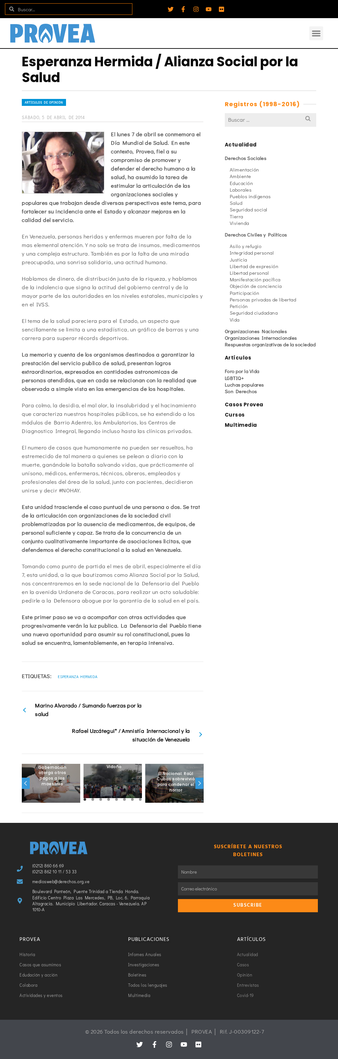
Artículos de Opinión (44, 102)
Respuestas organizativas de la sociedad (270, 344)
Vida (235, 319)
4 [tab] (108, 799)
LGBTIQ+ (234, 378)
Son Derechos (241, 391)
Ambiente (240, 176)
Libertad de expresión (254, 266)
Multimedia (241, 424)
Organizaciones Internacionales (261, 337)
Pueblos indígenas (250, 196)
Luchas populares (244, 384)
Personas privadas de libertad (263, 299)
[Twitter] (171, 9)
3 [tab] (100, 799)
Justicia (238, 259)
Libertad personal (249, 272)
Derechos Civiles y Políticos (256, 234)
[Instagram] (196, 9)
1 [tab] (85, 799)
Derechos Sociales (246, 158)
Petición (239, 306)
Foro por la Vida (242, 371)
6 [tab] (124, 799)
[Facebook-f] (183, 9)
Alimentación (244, 169)
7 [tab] (132, 799)
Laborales (241, 189)
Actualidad (241, 144)
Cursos (235, 414)
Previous (26, 783)
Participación (244, 293)
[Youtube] (209, 9)
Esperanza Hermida (77, 676)
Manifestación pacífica (255, 279)
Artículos (238, 357)
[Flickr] (221, 9)
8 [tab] (140, 799)
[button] (316, 33)
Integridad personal (252, 252)
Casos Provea (244, 404)
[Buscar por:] (270, 119)
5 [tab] (116, 799)
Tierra (236, 216)
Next (199, 783)
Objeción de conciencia (256, 286)
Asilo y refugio (246, 246)
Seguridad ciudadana (254, 312)
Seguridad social (248, 209)
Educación (241, 183)
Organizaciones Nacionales (256, 331)
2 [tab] (92, 799)
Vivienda (239, 223)
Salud (236, 203)
